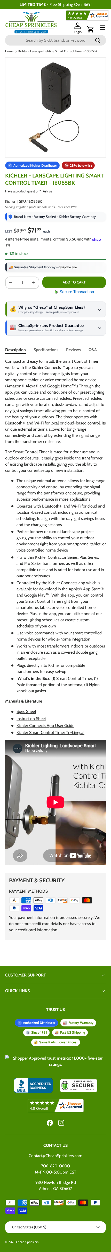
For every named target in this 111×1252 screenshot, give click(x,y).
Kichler (10, 201)
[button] (90, 29)
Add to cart (74, 282)
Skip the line (68, 267)
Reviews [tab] (73, 349)
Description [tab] (15, 349)
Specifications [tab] (46, 349)
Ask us (47, 191)
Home (9, 51)
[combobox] (55, 40)
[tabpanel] (55, 612)
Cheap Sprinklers (27, 1242)
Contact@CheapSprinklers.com (55, 1155)
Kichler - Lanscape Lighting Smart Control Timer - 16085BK (57, 51)
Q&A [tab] (93, 349)
